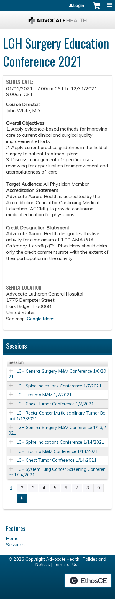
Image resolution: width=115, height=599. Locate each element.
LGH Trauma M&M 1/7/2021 (44, 394)
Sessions (15, 544)
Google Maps (41, 318)
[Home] (57, 18)
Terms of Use (66, 564)
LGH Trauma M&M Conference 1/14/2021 (57, 451)
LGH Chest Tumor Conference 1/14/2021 (57, 460)
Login (78, 6)
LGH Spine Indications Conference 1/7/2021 (59, 386)
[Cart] (96, 8)
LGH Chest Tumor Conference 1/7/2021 (55, 404)
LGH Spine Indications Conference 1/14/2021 (60, 442)
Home (12, 538)
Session (16, 362)
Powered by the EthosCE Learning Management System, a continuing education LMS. (88, 580)
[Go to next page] (22, 498)
